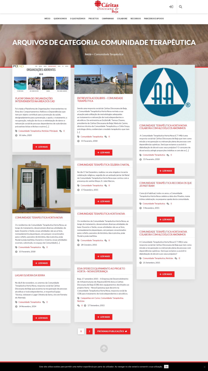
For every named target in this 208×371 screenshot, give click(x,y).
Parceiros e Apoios (154, 19)
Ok (166, 366)
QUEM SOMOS (60, 19)
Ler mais (43, 147)
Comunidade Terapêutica (30, 131)
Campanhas (108, 19)
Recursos (136, 19)
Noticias (169, 258)
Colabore (122, 19)
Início (47, 19)
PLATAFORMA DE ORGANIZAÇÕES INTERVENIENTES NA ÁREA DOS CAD (35, 100)
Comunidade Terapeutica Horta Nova (39, 217)
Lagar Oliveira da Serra (30, 275)
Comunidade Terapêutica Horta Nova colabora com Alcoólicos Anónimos (163, 127)
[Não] (204, 366)
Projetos (94, 19)
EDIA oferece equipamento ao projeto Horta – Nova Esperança (101, 270)
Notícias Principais (50, 131)
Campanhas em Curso (90, 298)
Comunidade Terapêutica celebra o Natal (103, 164)
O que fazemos (77, 19)
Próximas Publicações (110, 331)
